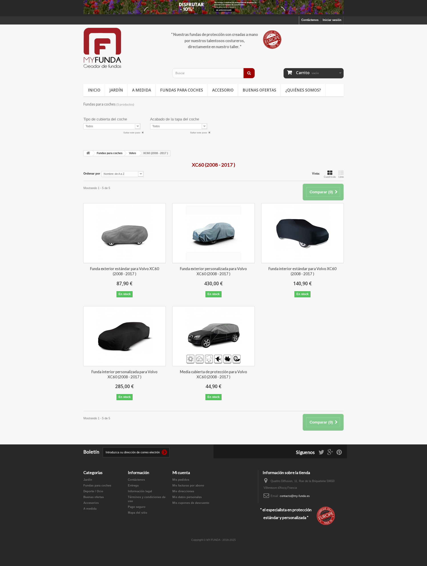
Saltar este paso (132, 132)
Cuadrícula (330, 176)
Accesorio (223, 90)
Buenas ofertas (259, 90)
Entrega (133, 485)
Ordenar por (91, 173)
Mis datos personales (187, 497)
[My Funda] (124, 48)
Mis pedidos (180, 479)
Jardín (116, 90)
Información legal (140, 491)
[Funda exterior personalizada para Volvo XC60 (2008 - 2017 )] (213, 233)
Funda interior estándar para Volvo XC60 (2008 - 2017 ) (302, 271)
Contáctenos (309, 20)
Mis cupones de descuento (190, 503)
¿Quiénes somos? (303, 90)
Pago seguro (136, 507)
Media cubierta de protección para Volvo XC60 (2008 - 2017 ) (213, 374)
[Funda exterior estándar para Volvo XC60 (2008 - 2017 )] (124, 233)
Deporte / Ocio (93, 491)
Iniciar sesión (332, 20)
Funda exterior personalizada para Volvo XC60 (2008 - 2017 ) (213, 271)
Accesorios (91, 503)
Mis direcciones (183, 491)
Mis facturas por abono (188, 485)
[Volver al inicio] (88, 153)
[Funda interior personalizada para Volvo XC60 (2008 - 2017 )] (124, 336)
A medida (141, 90)
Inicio (94, 90)
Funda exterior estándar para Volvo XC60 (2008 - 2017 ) (124, 271)
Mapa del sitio (137, 512)
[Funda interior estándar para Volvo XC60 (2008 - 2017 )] (302, 233)
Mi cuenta (181, 472)
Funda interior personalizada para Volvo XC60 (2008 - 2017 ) (124, 374)
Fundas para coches (181, 90)
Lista (341, 176)
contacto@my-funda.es (295, 496)
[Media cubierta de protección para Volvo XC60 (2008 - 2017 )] (213, 336)
